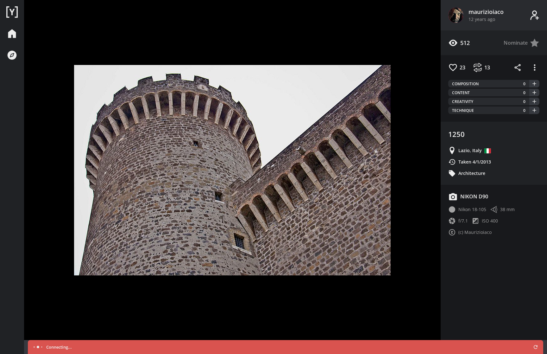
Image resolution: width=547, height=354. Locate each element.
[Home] (12, 12)
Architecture (471, 173)
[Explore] (12, 55)
